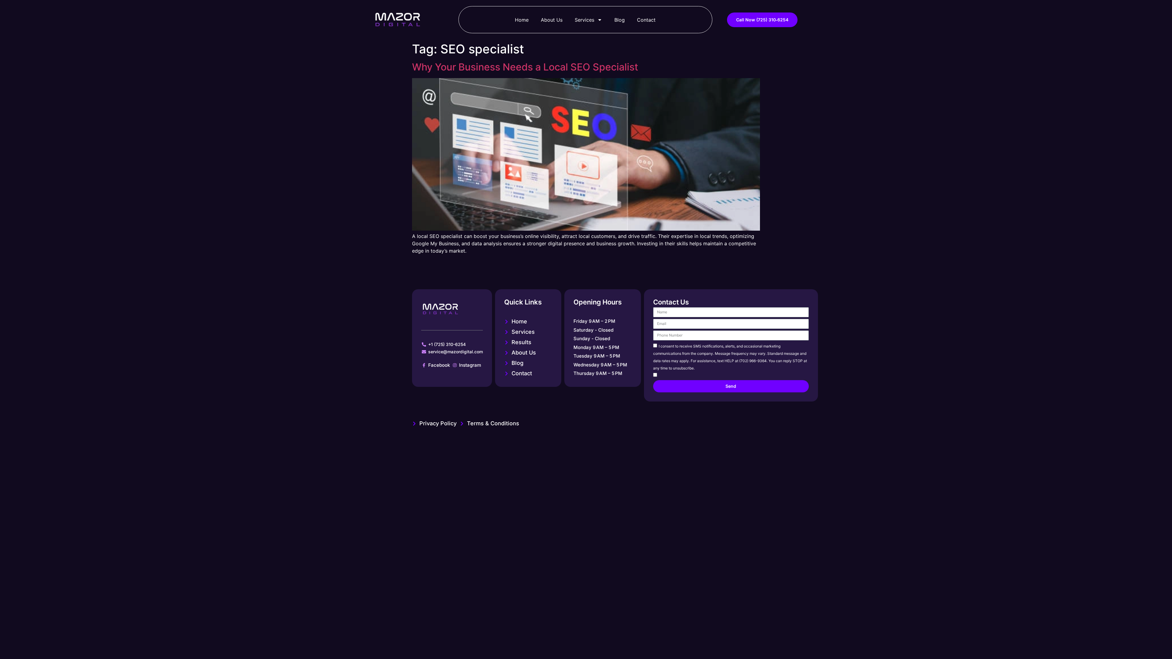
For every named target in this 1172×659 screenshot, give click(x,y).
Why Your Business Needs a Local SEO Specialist (525, 67)
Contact (646, 20)
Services (584, 20)
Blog (619, 20)
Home (522, 20)
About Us (551, 20)
